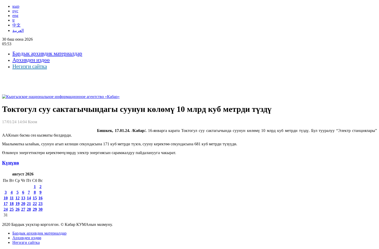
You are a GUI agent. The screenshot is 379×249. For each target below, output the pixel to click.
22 (35, 203)
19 (17, 203)
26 (17, 209)
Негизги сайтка (29, 66)
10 (6, 198)
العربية (18, 30)
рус (15, 11)
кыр (15, 6)
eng (15, 15)
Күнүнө (10, 162)
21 (29, 203)
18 (12, 203)
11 (12, 198)
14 (29, 198)
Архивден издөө (31, 60)
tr (13, 20)
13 (23, 198)
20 (23, 203)
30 (40, 209)
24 (6, 209)
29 (35, 209)
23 (40, 203)
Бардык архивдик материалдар (47, 53)
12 (17, 198)
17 (6, 203)
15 (35, 198)
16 (40, 198)
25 (12, 209)
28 (29, 209)
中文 (16, 25)
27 (23, 209)
